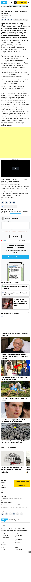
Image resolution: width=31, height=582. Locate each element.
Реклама (3, 487)
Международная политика (8, 530)
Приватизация (5, 537)
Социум (17, 540)
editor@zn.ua (24, 507)
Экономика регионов (6, 540)
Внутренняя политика (6, 528)
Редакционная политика (7, 490)
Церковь (3, 549)
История (17, 542)
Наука (2, 542)
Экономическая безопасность (19, 536)
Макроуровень (5, 533)
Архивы (3, 482)
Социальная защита (20, 528)
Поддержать (23, 2)
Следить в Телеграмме (16, 257)
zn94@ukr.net (20, 504)
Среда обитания (5, 547)
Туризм (17, 547)
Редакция (3, 485)
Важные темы (5, 6)
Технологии (4, 544)
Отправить (15, 236)
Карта (2, 492)
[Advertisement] (15, 142)
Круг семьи (18, 544)
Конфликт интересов (20, 533)
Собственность (19, 549)
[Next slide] (29, 6)
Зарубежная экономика (21, 530)
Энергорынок (4, 535)
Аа (15, 2)
